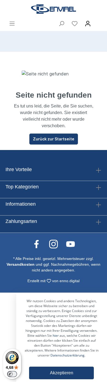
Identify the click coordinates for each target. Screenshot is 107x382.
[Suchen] (61, 23)
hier (56, 335)
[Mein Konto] (87, 23)
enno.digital (70, 281)
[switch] (12, 374)
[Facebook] (39, 243)
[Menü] (12, 23)
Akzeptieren (61, 372)
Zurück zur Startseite (53, 139)
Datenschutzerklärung (67, 355)
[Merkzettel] (74, 23)
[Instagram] (56, 243)
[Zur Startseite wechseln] (53, 9)
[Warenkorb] (98, 22)
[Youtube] (70, 243)
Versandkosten (21, 264)
